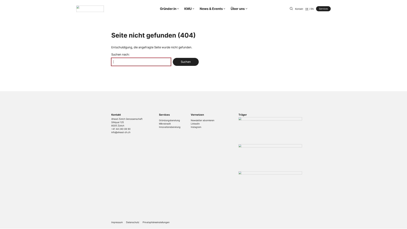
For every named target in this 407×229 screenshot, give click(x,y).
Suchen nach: (120, 54)
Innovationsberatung (169, 127)
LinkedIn (195, 123)
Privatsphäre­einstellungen (156, 222)
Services (323, 8)
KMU (188, 9)
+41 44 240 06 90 (121, 129)
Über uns (238, 9)
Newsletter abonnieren (202, 120)
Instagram (196, 127)
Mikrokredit (165, 123)
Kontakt (299, 8)
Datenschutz (132, 222)
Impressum (117, 222)
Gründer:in (168, 9)
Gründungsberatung (169, 120)
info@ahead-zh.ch (120, 132)
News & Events (211, 9)
